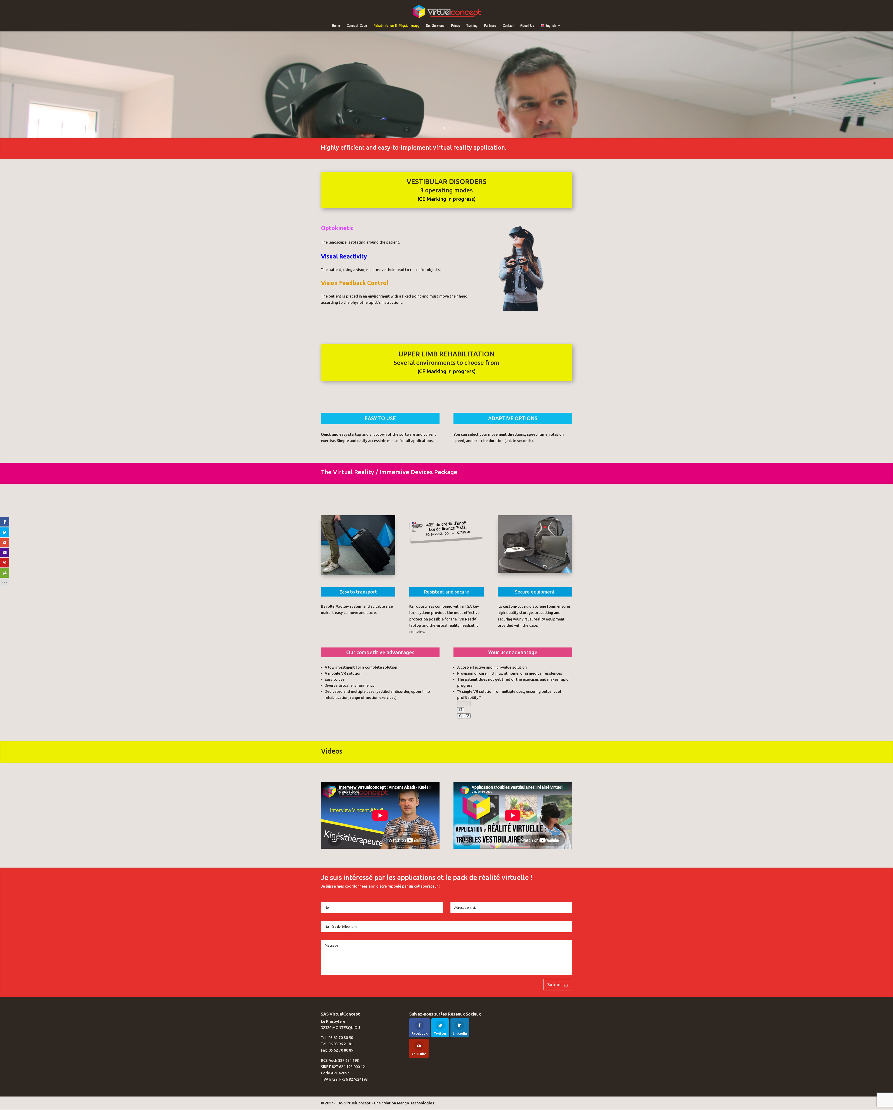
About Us (527, 25)
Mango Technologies (415, 1103)
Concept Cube (357, 25)
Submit (554, 984)
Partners (490, 25)
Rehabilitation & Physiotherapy (396, 25)
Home (336, 25)
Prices (455, 25)
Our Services (435, 25)
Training (471, 25)
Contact (508, 25)
